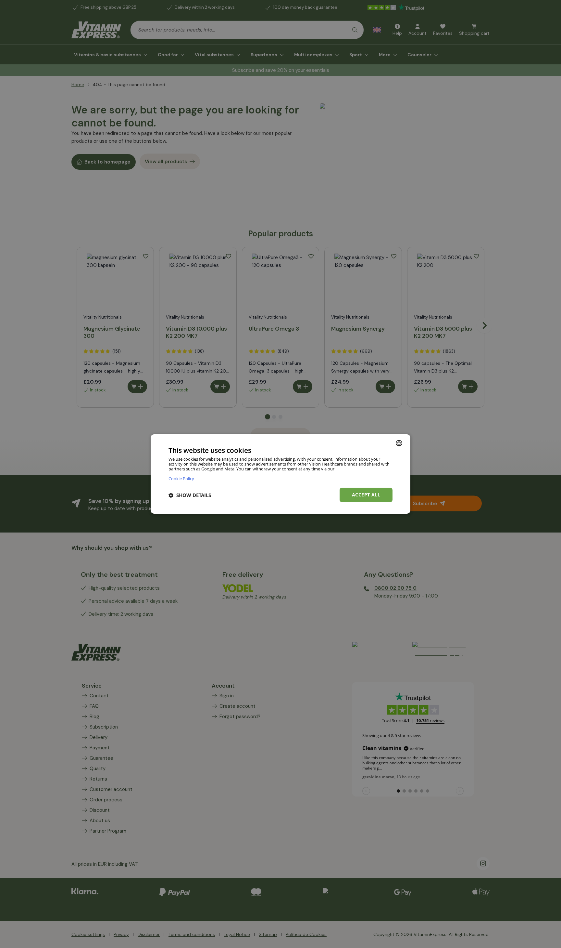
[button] (189, 495)
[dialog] (280, 474)
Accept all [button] (366, 495)
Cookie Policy (181, 478)
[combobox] (399, 443)
